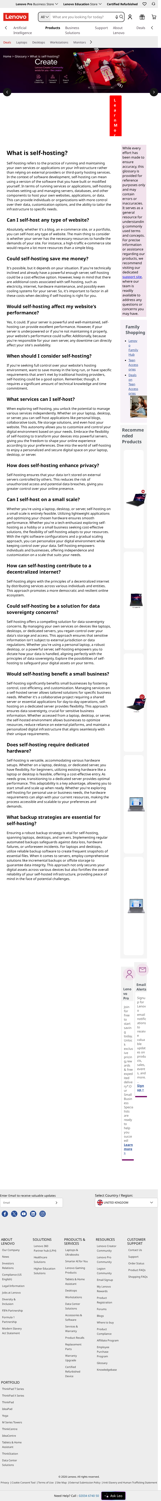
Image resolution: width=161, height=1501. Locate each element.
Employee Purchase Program (103, 1351)
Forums (101, 1309)
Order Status (136, 1263)
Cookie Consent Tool (23, 1482)
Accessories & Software (73, 1317)
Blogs (100, 1316)
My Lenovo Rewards (104, 1289)
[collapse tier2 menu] (90, 41)
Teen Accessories (133, 364)
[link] (153, 5)
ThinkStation (10, 1453)
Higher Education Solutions (44, 1271)
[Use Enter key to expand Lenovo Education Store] (100, 4)
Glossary (21, 56)
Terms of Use (46, 1482)
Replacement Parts (73, 1346)
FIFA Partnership (12, 1310)
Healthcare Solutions (40, 1259)
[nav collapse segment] (152, 27)
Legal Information (13, 1286)
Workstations (73, 1297)
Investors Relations (8, 1265)
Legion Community (104, 1271)
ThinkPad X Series (13, 1395)
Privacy (5, 1482)
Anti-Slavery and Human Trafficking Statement (130, 1482)
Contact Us (135, 1250)
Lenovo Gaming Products (75, 1270)
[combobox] (44, 17)
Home (7, 56)
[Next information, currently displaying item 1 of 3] (154, 92)
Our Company (11, 1250)
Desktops (71, 1290)
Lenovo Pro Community (104, 1259)
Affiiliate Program (108, 1340)
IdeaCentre (9, 1436)
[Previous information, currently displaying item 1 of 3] (7, 92)
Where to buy (105, 1322)
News (5, 1256)
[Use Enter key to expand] (135, 17)
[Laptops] (29, 42)
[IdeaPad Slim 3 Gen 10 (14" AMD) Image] (136, 804)
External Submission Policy (84, 1482)
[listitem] (134, 499)
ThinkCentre (9, 1429)
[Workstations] (70, 42)
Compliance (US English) (12, 1277)
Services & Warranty (71, 1328)
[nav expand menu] (5, 27)
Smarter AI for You (76, 1261)
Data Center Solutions (72, 1306)
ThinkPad (8, 1402)
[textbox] (127, 1202)
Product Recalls (74, 1338)
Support (133, 1256)
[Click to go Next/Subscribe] (56, 1202)
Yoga (5, 1415)
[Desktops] (46, 42)
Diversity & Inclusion (9, 1301)
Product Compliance (104, 1331)
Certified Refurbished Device (72, 1371)
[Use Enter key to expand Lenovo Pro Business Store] (56, 4)
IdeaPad (7, 1409)
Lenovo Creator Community (106, 1248)
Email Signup (105, 1280)
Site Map (61, 1482)
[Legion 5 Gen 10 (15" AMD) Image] (136, 499)
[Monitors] (87, 42)
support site (132, 276)
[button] (144, 3)
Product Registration (104, 1300)
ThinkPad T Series (13, 1389)
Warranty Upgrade (71, 1358)
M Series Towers (12, 1422)
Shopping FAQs (138, 1277)
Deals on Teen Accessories (133, 384)
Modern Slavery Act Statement (12, 1331)
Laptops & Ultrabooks (72, 1252)
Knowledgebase (107, 1369)
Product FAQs (136, 1270)
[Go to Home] (16, 17)
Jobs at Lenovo (11, 1292)
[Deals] (13, 42)
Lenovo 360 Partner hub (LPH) (45, 1248)
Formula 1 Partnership (9, 1319)
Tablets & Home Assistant (75, 1281)
